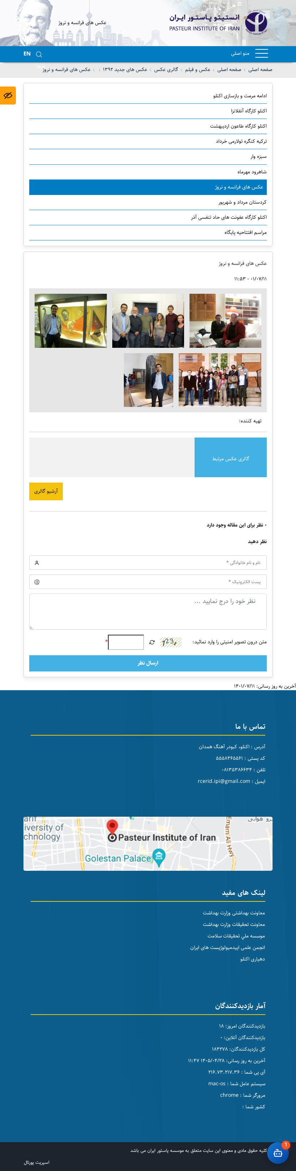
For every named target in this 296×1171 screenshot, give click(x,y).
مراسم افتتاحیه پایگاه (246, 232)
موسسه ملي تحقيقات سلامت (236, 936)
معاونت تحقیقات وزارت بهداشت (234, 924)
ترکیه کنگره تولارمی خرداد (241, 141)
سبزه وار (259, 156)
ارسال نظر (148, 663)
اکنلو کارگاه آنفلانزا (249, 111)
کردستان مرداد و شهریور (242, 202)
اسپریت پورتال (36, 1162)
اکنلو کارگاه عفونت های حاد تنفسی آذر (229, 217)
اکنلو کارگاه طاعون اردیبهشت (238, 126)
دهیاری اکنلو (252, 959)
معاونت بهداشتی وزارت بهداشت (234, 913)
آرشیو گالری (46, 491)
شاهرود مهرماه (252, 172)
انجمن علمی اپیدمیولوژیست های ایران (227, 948)
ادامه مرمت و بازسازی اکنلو (240, 96)
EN (27, 54)
